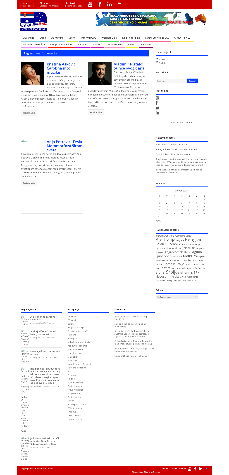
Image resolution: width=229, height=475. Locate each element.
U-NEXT (183, 276)
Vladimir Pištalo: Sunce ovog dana (129, 66)
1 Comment (52, 323)
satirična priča (189, 268)
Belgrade (180, 240)
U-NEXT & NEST (183, 37)
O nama (49, 4)
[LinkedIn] (109, 4)
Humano (82, 44)
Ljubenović (163, 256)
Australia (169, 235)
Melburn (190, 256)
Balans (132, 44)
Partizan (194, 260)
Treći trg (72, 411)
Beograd (194, 239)
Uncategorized (75, 419)
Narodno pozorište (34, 44)
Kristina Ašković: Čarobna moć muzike (61, 68)
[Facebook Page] (157, 103)
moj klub (201, 256)
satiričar (176, 268)
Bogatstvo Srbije (76, 327)
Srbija (43, 37)
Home (27, 4)
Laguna (196, 252)
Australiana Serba (183, 235)
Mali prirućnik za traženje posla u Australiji (130, 325)
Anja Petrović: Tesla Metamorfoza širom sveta (64, 145)
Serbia (201, 268)
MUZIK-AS (72, 360)
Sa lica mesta (115, 44)
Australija (28, 37)
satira (166, 268)
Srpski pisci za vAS (77, 404)
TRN (190, 272)
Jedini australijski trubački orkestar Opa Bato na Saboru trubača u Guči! (45, 441)
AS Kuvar (146, 44)
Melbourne (177, 256)
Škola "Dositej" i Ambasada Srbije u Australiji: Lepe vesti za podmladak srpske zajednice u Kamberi (132, 334)
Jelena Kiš (189, 248)
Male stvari (73, 356)
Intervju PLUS (88, 37)
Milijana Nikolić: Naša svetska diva (130, 355)
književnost (173, 252)
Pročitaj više (29, 113)
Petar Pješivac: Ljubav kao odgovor (173, 154)
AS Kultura (57, 37)
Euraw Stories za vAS (157, 37)
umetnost (178, 280)
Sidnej (160, 272)
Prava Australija (75, 389)
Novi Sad (176, 260)
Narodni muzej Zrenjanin (80, 364)
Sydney (182, 272)
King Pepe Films (131, 37)
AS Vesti (97, 44)
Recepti (200, 264)
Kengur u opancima (61, 44)
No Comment (51, 357)
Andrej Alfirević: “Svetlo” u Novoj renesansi (177, 149)
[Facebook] (100, 4)
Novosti (185, 260)
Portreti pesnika (75, 382)
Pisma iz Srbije (173, 264)
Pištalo (187, 264)
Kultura (185, 252)
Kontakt (73, 4)
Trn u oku (173, 276)
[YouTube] (90, 4)
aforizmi (160, 235)
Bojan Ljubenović (168, 244)
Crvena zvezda (187, 244)
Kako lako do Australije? (79, 342)
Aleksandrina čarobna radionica (171, 144)
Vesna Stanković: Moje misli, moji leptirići (130, 318)
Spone (72, 37)
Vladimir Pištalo (189, 280)
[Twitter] (158, 108)
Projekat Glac (109, 37)
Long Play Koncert (77, 353)
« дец (158, 220)
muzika (159, 260)
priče (194, 264)
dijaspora (171, 248)
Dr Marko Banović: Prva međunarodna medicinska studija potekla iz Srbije (133, 342)
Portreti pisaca (75, 386)
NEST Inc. (167, 260)
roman (159, 268)
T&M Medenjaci (75, 408)
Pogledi (71, 378)
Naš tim (71, 371)
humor (179, 248)
